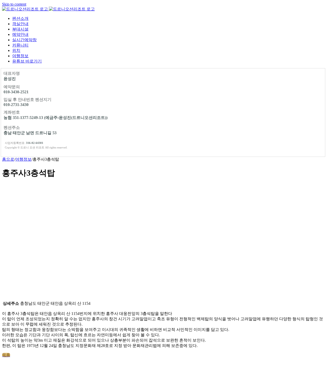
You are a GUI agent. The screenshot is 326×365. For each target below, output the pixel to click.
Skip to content (14, 4)
